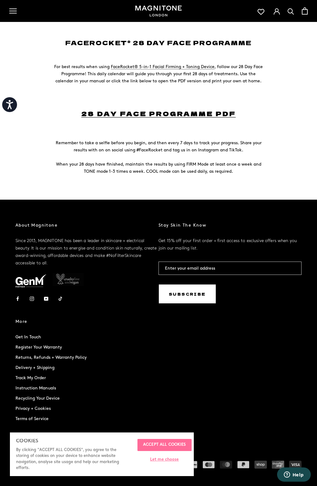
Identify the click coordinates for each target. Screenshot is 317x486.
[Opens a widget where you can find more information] (294, 475)
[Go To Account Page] (277, 11)
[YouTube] (46, 298)
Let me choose (164, 460)
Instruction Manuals (35, 388)
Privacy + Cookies (33, 408)
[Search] (291, 11)
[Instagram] (32, 298)
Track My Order (30, 378)
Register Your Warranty (38, 347)
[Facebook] (17, 298)
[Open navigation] (13, 11)
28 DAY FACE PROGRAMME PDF (158, 113)
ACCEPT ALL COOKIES (164, 445)
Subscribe (187, 294)
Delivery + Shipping (34, 368)
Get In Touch (28, 337)
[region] (102, 454)
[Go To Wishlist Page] (261, 11)
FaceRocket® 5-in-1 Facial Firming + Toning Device (163, 67)
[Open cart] (305, 11)
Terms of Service (32, 419)
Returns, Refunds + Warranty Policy (51, 357)
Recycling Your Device (37, 398)
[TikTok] (60, 298)
